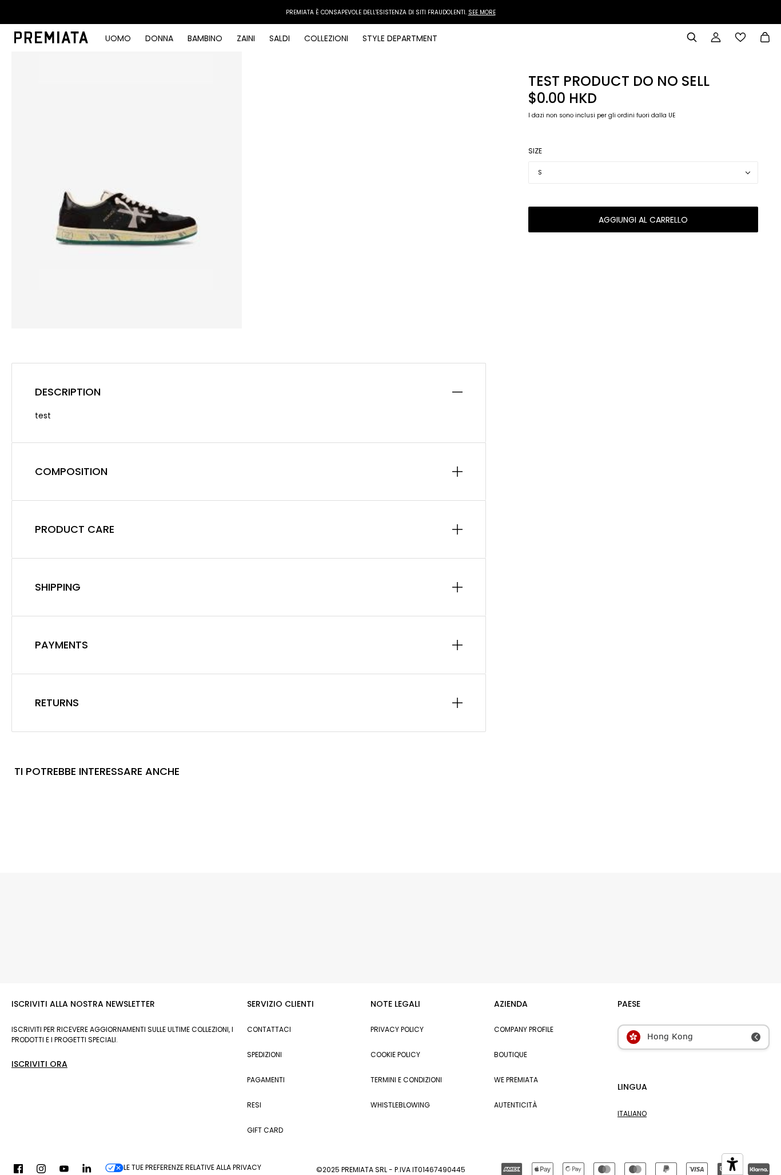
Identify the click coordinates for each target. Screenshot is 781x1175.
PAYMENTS (61, 645)
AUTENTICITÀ (515, 1105)
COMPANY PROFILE (523, 1029)
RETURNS (57, 703)
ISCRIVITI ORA (39, 1064)
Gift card (265, 1130)
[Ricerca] (692, 37)
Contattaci (269, 1029)
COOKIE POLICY (395, 1054)
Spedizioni (264, 1054)
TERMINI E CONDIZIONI (406, 1080)
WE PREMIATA (516, 1080)
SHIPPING (58, 587)
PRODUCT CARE (74, 529)
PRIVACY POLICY (397, 1029)
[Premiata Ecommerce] (51, 40)
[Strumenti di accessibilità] (732, 1164)
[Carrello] (765, 38)
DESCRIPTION (68, 392)
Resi (254, 1105)
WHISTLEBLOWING (400, 1105)
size (535, 151)
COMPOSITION (71, 471)
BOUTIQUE (510, 1054)
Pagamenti (266, 1080)
